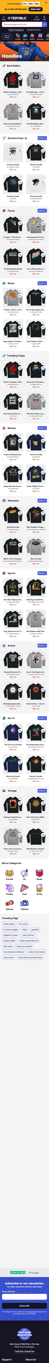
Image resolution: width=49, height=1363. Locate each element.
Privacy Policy (31, 1311)
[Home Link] (17, 18)
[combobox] (22, 24)
